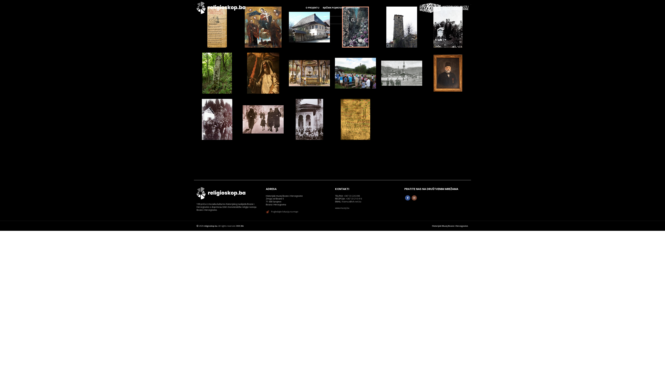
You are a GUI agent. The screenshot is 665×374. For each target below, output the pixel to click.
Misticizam (351, 29)
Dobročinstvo (309, 25)
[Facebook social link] (407, 198)
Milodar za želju (401, 67)
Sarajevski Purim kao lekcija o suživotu (355, 113)
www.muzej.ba (342, 208)
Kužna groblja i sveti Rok (355, 69)
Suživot (217, 29)
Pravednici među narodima (263, 115)
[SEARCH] (353, 20)
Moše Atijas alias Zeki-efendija (447, 69)
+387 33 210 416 (354, 198)
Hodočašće (443, 29)
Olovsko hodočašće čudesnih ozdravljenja (217, 113)
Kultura (254, 29)
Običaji (263, 29)
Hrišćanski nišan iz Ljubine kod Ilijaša (217, 69)
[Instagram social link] (414, 198)
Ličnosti (363, 25)
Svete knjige (313, 33)
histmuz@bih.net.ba (351, 201)
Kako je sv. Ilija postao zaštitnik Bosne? (263, 69)
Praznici (362, 120)
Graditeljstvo (305, 29)
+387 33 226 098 (352, 195)
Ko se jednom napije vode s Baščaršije (309, 65)
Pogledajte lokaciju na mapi (284, 211)
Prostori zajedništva (309, 113)
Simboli (213, 75)
